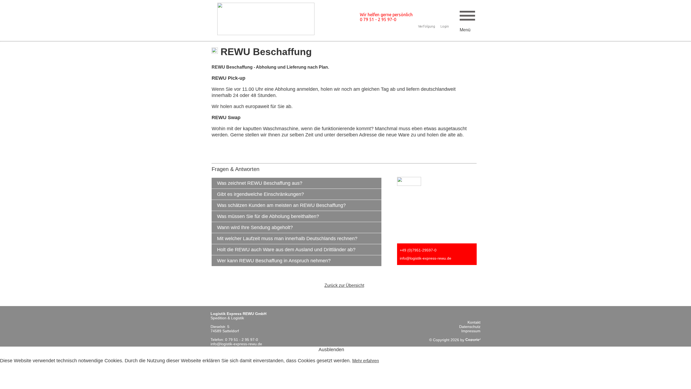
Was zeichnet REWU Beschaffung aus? (259, 183)
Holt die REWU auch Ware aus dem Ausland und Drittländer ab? (286, 249)
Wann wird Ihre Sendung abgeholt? (255, 227)
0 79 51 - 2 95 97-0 (378, 19)
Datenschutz (469, 326)
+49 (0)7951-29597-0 (418, 250)
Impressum (470, 331)
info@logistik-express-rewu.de (425, 258)
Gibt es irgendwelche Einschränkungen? (260, 194)
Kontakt (474, 322)
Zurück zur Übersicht (344, 285)
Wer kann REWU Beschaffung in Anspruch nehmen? (274, 260)
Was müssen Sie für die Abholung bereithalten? (268, 216)
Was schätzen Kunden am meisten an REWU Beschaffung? (281, 205)
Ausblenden (331, 349)
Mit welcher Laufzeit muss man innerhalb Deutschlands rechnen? (287, 238)
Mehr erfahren (365, 360)
